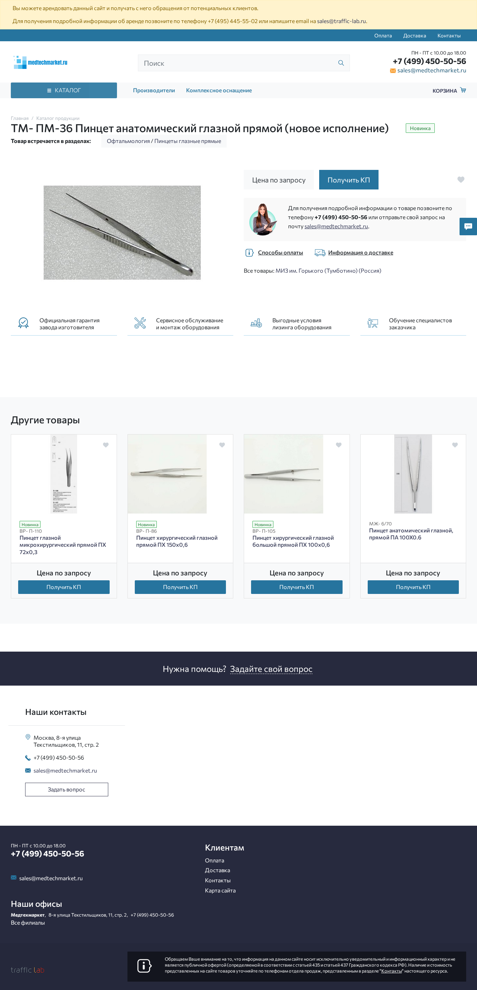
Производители (154, 90)
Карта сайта (220, 890)
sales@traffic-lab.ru (341, 20)
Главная (20, 118)
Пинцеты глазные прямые (187, 140)
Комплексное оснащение (219, 90)
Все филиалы (28, 922)
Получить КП (63, 586)
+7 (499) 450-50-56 (429, 61)
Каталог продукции (58, 118)
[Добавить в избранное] (461, 180)
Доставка (414, 35)
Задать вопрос (66, 789)
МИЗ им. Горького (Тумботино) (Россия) (328, 270)
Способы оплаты (280, 252)
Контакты (449, 35)
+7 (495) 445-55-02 (233, 20)
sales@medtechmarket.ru (431, 69)
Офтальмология (128, 140)
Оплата (383, 35)
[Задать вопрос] (468, 226)
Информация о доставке (360, 252)
